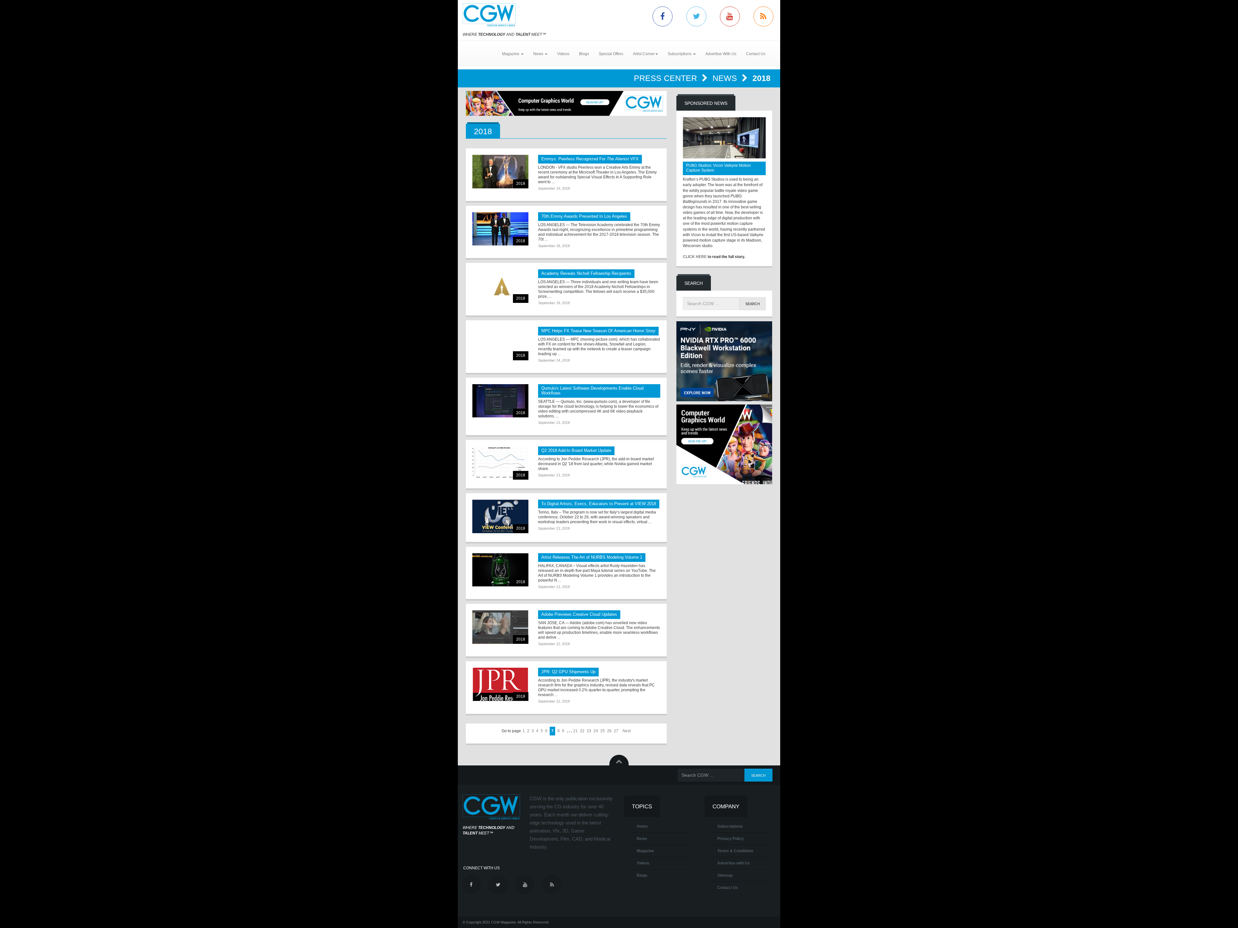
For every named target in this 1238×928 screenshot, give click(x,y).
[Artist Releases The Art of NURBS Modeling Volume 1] (500, 569)
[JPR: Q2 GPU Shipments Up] (500, 684)
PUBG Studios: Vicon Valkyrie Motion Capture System (718, 168)
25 (602, 731)
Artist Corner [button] (644, 54)
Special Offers (611, 54)
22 (582, 731)
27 (616, 731)
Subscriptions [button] (680, 54)
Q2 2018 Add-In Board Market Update (576, 450)
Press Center (666, 78)
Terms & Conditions (735, 851)
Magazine (645, 851)
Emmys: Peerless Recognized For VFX (590, 158)
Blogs (584, 54)
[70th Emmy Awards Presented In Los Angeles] (500, 228)
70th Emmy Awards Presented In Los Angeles (584, 216)
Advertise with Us (733, 863)
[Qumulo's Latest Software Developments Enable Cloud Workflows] (500, 400)
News (725, 78)
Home (642, 826)
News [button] (538, 54)
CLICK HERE (695, 256)
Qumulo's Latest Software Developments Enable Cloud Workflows (592, 390)
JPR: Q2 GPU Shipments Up (568, 671)
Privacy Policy (730, 838)
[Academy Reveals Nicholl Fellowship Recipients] (500, 286)
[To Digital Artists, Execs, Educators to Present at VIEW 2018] (500, 516)
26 (609, 731)
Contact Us (755, 54)
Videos (563, 54)
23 (589, 731)
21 (575, 731)
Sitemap (724, 875)
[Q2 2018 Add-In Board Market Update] (500, 463)
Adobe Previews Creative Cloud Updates (579, 614)
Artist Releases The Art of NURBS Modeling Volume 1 (591, 557)
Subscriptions (730, 826)
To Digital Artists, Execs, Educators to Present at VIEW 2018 (598, 503)
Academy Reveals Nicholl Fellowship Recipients (586, 273)
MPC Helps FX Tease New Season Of (598, 330)
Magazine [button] (511, 54)
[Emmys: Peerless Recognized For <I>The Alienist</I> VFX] (500, 171)
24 (596, 731)
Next (627, 731)
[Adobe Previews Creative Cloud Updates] (500, 627)
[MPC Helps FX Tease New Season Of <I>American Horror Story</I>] (500, 343)
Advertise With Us (720, 54)
